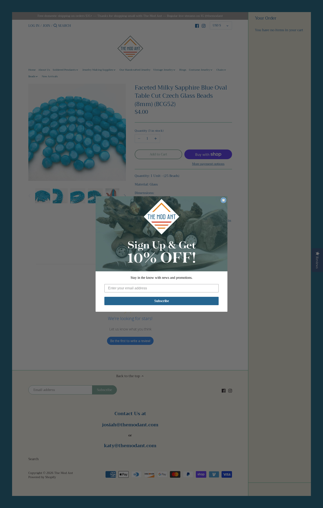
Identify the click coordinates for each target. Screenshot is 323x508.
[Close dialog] (223, 200)
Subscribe (161, 301)
